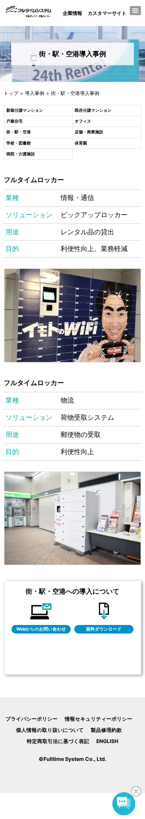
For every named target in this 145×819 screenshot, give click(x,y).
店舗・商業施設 (89, 132)
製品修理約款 (106, 730)
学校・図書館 (18, 143)
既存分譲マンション (93, 110)
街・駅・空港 (18, 132)
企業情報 (72, 13)
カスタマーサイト (107, 13)
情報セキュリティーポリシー (98, 719)
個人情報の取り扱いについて (49, 730)
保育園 (81, 143)
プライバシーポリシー (31, 719)
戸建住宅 (14, 121)
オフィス (83, 121)
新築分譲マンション (24, 110)
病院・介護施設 (20, 154)
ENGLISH (107, 741)
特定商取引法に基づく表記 (58, 741)
